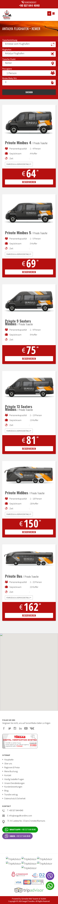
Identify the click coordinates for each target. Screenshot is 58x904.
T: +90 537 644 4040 (15, 810)
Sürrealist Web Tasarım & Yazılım (33, 899)
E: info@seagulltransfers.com (19, 816)
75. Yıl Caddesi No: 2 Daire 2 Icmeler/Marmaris (26, 821)
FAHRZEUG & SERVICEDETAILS (18, 164)
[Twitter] (9, 728)
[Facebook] (4, 728)
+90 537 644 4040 (29, 5)
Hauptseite (8, 760)
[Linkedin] (20, 728)
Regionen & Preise (12, 767)
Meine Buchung (11, 771)
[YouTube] (26, 728)
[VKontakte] (32, 728)
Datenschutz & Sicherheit (14, 798)
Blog (6, 791)
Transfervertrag (11, 794)
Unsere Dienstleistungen (14, 783)
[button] (29, 44)
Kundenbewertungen (13, 787)
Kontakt (7, 775)
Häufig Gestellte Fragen (14, 779)
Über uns (8, 763)
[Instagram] (15, 728)
